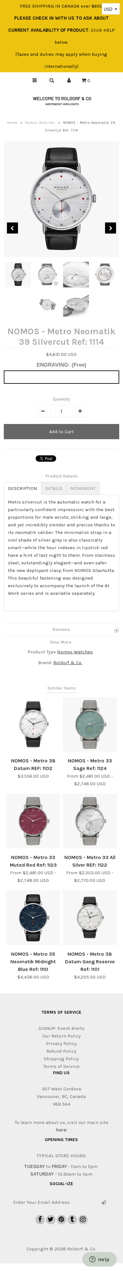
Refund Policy (61, 1051)
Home (12, 123)
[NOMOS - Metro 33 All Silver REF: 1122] (90, 847)
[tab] (22, 488)
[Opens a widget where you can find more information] (99, 1260)
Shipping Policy (61, 1059)
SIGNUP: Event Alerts (61, 1028)
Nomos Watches (40, 123)
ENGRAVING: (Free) (61, 365)
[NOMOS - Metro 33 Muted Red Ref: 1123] (33, 847)
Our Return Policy (61, 1036)
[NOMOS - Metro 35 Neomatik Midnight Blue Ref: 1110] (33, 943)
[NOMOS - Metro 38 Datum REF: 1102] (33, 750)
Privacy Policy (61, 1043)
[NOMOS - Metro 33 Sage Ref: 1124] (90, 750)
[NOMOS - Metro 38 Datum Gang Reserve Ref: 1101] (90, 943)
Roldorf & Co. (67, 662)
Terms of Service (61, 1066)
